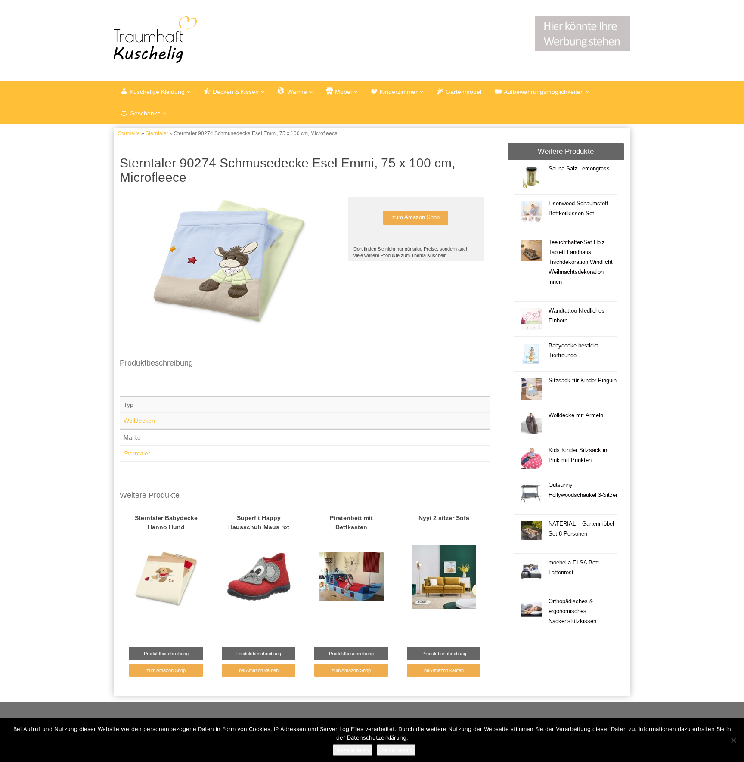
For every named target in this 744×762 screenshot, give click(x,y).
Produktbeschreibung (166, 653)
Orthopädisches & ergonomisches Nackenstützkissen (572, 611)
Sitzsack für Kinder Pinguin (583, 381)
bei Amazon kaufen (259, 670)
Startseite (129, 133)
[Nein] (733, 740)
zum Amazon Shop (416, 217)
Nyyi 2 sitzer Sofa (443, 517)
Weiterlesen (396, 750)
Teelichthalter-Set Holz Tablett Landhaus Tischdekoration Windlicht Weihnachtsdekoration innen (581, 262)
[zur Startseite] (221, 39)
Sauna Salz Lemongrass (579, 169)
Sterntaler (157, 133)
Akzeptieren (352, 750)
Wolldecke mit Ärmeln (576, 415)
